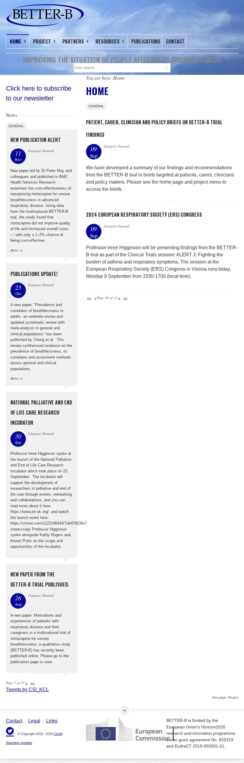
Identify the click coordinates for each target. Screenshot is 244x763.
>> (125, 297)
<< (89, 297)
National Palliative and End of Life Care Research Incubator (41, 412)
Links (51, 720)
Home (16, 41)
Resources (108, 41)
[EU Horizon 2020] (121, 729)
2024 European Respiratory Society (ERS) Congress (144, 214)
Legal (34, 720)
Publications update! (33, 273)
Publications (145, 41)
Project (42, 41)
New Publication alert (35, 139)
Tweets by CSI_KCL (27, 689)
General (96, 106)
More (14, 250)
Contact (175, 41)
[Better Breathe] (29, 15)
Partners (73, 41)
